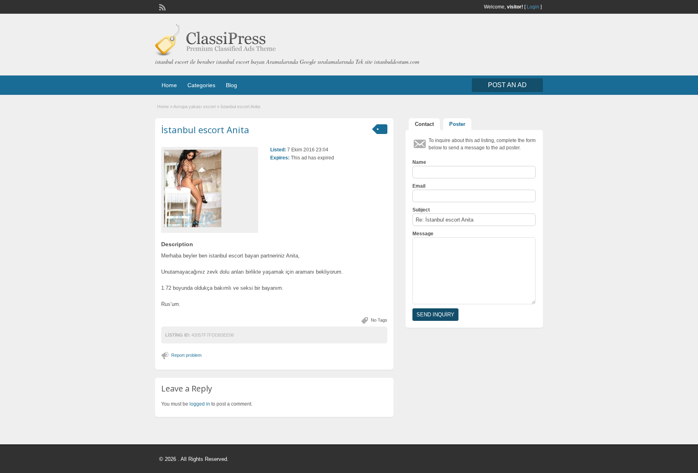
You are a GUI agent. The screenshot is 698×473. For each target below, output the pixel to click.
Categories (201, 85)
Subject (421, 210)
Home (169, 85)
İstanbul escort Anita (205, 129)
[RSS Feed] (161, 6)
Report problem (186, 355)
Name (419, 162)
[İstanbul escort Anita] (209, 188)
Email (418, 186)
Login (533, 7)
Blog (231, 85)
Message (422, 233)
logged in (199, 404)
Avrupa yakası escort (194, 106)
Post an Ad (507, 85)
